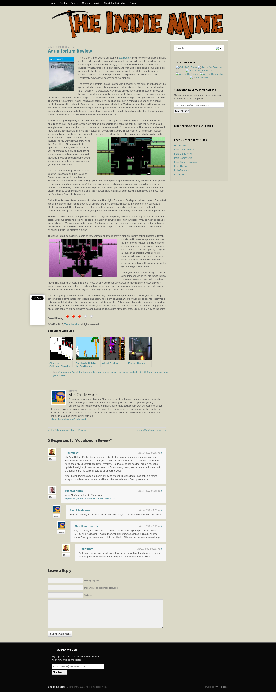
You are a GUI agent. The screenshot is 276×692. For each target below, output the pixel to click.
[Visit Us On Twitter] (187, 67)
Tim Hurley (72, 452)
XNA (63, 375)
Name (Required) (92, 581)
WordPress (222, 687)
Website (88, 595)
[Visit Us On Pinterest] (188, 74)
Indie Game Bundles (184, 149)
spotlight (134, 372)
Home (53, 3)
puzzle (117, 372)
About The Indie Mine (115, 3)
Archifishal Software (82, 372)
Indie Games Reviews (185, 162)
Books (63, 3)
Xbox (149, 372)
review (125, 372)
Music (97, 3)
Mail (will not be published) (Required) (101, 588)
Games (74, 3)
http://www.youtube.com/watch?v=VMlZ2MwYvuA (90, 498)
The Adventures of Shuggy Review (67, 430)
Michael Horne (74, 490)
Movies (86, 3)
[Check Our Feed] (199, 77)
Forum (133, 3)
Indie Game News (183, 154)
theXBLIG (179, 174)
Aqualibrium (64, 372)
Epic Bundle (180, 145)
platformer (108, 372)
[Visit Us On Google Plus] (199, 70)
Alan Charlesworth (81, 509)
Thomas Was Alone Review (150, 430)
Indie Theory (180, 166)
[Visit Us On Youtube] (211, 74)
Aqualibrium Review (70, 51)
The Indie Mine (71, 324)
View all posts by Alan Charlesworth (70, 419)
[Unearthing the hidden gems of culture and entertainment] (137, 39)
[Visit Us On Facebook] (210, 67)
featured (97, 372)
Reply (51, 459)
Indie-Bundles (181, 170)
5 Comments (69, 47)
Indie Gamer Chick (183, 158)
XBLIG (142, 372)
